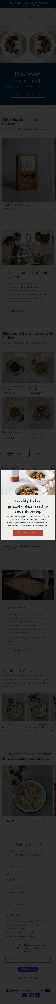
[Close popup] (53, 467)
